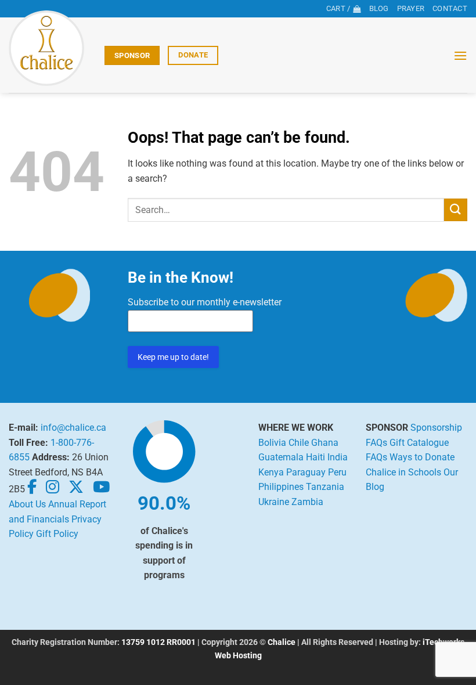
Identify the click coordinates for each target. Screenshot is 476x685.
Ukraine (273, 501)
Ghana (324, 442)
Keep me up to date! (173, 357)
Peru (337, 472)
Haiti (315, 457)
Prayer (411, 8)
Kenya (271, 472)
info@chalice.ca (73, 427)
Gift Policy (57, 533)
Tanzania (325, 486)
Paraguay (306, 472)
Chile (299, 442)
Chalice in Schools (403, 472)
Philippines (281, 486)
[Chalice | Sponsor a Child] (52, 48)
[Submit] (455, 210)
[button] (460, 55)
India (337, 457)
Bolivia (272, 442)
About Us (27, 504)
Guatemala (281, 457)
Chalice (281, 642)
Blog (379, 8)
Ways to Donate (422, 457)
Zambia (307, 501)
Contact (449, 8)
